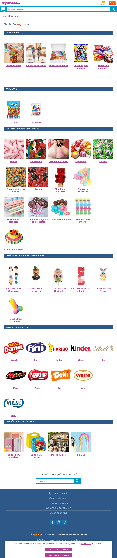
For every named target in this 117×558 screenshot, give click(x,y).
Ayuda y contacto (58, 493)
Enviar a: (104, 4)
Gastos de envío (58, 498)
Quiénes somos (58, 512)
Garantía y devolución (58, 507)
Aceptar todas (59, 549)
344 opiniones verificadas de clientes (69, 534)
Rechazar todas (59, 555)
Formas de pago (58, 503)
